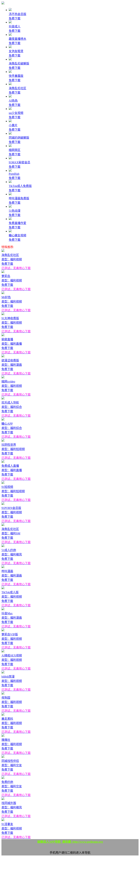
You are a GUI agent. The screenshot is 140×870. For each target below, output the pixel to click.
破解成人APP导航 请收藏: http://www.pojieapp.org (70, 841)
